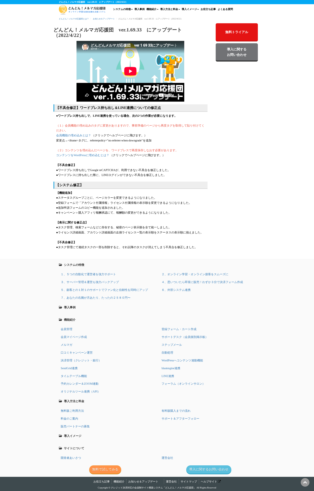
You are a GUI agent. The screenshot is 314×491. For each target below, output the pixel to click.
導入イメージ (189, 9)
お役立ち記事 (208, 9)
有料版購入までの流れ (176, 410)
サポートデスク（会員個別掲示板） (185, 336)
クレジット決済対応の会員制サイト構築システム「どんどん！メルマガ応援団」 (153, 487)
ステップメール (172, 344)
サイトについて (74, 448)
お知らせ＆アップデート (104, 19)
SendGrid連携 (69, 368)
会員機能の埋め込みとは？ (73, 135)
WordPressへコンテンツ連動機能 (182, 360)
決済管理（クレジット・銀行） (81, 360)
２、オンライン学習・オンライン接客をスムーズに (195, 274)
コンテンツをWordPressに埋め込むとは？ (82, 155)
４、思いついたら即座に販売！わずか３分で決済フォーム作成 (202, 282)
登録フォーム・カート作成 (179, 329)
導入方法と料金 (169, 9)
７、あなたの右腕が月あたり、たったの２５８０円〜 (95, 297)
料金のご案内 (69, 418)
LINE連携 (168, 376)
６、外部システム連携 (176, 289)
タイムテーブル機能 (74, 376)
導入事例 (139, 9)
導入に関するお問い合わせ (237, 52)
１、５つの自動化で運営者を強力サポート (88, 274)
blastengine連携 (171, 368)
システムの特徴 (122, 9)
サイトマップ (189, 481)
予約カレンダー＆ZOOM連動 (79, 383)
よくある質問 (225, 9)
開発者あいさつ (71, 457)
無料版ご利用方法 (72, 410)
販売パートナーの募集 (75, 426)
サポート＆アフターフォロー (180, 418)
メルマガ (66, 344)
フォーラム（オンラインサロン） (183, 383)
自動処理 (167, 352)
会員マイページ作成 (74, 336)
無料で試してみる (105, 469)
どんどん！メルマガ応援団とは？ (74, 19)
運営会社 (167, 457)
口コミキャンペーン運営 (77, 352)
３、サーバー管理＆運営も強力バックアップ (90, 282)
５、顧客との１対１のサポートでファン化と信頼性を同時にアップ (104, 289)
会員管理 (66, 329)
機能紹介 (151, 9)
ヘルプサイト (209, 481)
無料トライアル (236, 32)
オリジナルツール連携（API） (80, 391)
